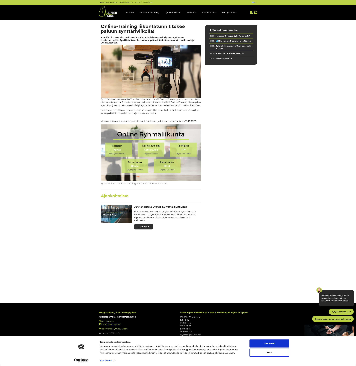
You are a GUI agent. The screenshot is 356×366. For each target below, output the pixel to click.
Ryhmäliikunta (173, 12)
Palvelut (191, 12)
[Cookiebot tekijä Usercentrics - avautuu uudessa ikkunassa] (81, 360)
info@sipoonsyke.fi (111, 324)
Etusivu (129, 12)
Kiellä (269, 352)
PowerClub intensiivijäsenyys (230, 53)
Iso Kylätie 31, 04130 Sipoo (114, 328)
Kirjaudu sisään (143, 3)
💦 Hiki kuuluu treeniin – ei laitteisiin (233, 41)
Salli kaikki (269, 343)
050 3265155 (107, 321)
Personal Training (149, 12)
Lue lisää (144, 226)
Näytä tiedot (106, 360)
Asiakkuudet (209, 12)
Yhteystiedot (229, 12)
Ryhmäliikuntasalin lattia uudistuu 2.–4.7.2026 (234, 47)
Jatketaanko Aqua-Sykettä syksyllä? (160, 206)
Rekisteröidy (126, 3)
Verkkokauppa (109, 3)
